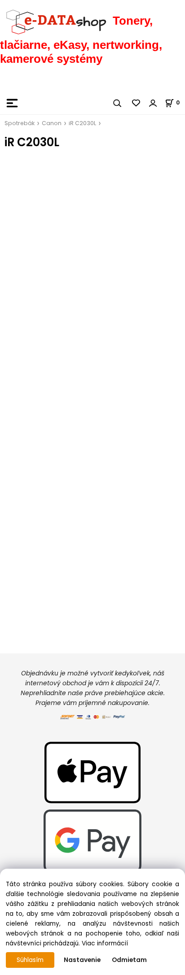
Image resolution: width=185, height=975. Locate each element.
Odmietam (129, 960)
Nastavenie (82, 960)
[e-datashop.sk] (56, 21)
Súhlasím (30, 960)
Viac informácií (105, 943)
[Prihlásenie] (153, 103)
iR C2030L (82, 123)
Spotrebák (19, 123)
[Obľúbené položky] (136, 103)
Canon (52, 123)
